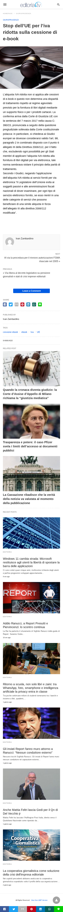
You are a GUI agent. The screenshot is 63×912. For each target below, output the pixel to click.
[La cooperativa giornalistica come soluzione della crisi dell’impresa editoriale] (31, 845)
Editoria (7, 552)
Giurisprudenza (23, 13)
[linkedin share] (28, 304)
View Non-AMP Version (39, 900)
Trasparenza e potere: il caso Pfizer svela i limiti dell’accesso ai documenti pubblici (30, 446)
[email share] (16, 304)
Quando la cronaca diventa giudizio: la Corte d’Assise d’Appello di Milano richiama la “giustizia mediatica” (30, 394)
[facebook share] (5, 304)
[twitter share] (11, 304)
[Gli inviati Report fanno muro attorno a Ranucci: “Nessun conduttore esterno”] (31, 723)
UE (38, 332)
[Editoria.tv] (31, 4)
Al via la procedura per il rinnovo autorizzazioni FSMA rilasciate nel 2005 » (32, 259)
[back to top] (56, 900)
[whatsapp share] (34, 304)
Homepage (8, 13)
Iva (32, 332)
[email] (22, 909)
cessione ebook (10, 332)
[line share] (40, 304)
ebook (24, 332)
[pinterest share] (22, 304)
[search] (58, 4)
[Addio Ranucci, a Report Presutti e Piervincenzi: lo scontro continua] (31, 597)
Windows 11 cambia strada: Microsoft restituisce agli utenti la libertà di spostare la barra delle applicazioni (31, 562)
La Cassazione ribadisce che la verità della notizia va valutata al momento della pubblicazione (29, 499)
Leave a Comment (31, 291)
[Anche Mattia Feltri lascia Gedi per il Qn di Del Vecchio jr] (31, 784)
